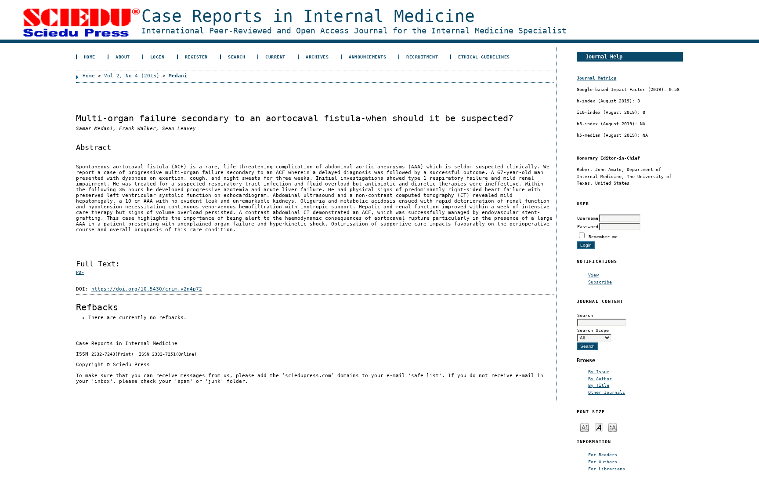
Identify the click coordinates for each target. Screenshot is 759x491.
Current (275, 56)
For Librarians (606, 468)
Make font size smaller (584, 427)
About (123, 56)
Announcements (367, 56)
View (593, 274)
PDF (80, 272)
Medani (178, 76)
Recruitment (422, 56)
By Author (600, 378)
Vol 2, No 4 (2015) (131, 76)
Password (587, 226)
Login (157, 56)
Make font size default (598, 427)
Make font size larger (612, 427)
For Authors (602, 461)
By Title (598, 385)
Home (89, 56)
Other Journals (606, 392)
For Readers (602, 454)
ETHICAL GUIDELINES (484, 56)
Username (587, 218)
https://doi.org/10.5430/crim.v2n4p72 (146, 289)
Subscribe (600, 281)
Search (236, 56)
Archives (317, 56)
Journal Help (604, 56)
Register (196, 56)
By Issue (598, 371)
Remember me (603, 236)
